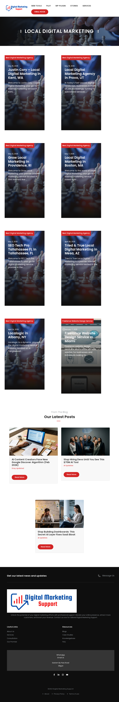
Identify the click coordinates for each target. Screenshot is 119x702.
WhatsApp (60, 655)
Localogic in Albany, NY (18, 335)
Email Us (60, 657)
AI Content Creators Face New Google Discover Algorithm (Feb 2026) (31, 462)
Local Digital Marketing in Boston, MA (75, 161)
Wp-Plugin (60, 6)
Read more (19, 477)
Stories (74, 6)
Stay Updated (18, 468)
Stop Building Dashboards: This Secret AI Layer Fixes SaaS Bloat (56, 533)
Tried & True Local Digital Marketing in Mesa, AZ (81, 249)
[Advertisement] (24, 111)
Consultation (12, 638)
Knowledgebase (68, 638)
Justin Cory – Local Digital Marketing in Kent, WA (24, 74)
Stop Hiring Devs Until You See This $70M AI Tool (84, 461)
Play (48, 6)
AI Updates (68, 465)
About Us (10, 631)
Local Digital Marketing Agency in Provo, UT (80, 74)
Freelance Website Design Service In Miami (80, 337)
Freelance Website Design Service (77, 321)
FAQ (64, 642)
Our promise (12, 642)
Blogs (64, 631)
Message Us (108, 575)
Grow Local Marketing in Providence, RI (19, 161)
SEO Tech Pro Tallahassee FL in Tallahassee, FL (22, 249)
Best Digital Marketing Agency (19, 57)
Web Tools (36, 6)
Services (87, 6)
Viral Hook (39, 12)
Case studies (67, 635)
